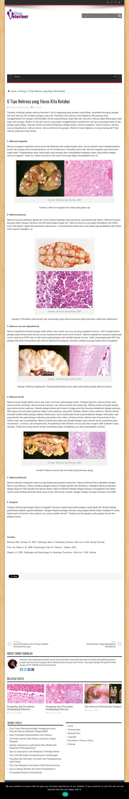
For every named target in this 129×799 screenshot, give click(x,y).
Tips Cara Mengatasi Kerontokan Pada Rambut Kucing (34, 765)
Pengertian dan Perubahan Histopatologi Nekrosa (59, 708)
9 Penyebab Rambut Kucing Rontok (25, 772)
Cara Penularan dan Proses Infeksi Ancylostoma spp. (30, 644)
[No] (125, 790)
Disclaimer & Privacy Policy (80, 740)
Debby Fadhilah (23, 107)
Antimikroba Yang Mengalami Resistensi (101, 644)
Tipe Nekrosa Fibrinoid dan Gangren (102, 706)
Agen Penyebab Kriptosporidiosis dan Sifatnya (30, 735)
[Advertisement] (64, 46)
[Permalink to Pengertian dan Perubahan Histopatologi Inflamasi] (25, 703)
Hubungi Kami (74, 733)
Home (13, 91)
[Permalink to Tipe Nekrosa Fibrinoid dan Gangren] (103, 703)
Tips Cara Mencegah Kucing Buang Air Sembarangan (33, 755)
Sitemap (71, 744)
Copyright (72, 737)
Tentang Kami (74, 729)
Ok (65, 794)
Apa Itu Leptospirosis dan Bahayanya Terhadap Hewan (34, 751)
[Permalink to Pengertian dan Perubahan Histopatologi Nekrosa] (64, 703)
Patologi (22, 91)
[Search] (119, 15)
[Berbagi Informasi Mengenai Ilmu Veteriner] (17, 17)
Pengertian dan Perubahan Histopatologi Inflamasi (20, 708)
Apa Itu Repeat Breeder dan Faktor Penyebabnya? (32, 769)
